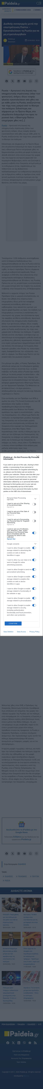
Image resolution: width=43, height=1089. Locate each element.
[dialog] (21, 544)
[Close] (38, 457)
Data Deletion (8, 632)
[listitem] (21, 498)
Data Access (21, 632)
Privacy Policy (34, 632)
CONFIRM (13, 623)
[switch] (34, 504)
